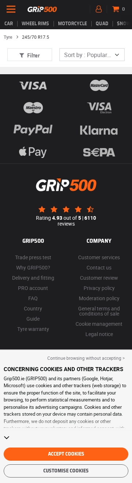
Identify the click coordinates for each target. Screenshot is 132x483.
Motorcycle (72, 23)
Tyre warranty (33, 328)
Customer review (99, 277)
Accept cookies (66, 454)
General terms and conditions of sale (99, 311)
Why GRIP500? (33, 267)
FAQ (33, 298)
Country (33, 308)
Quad (102, 23)
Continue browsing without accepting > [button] (86, 358)
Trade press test (33, 257)
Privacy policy (99, 287)
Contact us (99, 267)
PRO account (33, 287)
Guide (33, 318)
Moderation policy (99, 298)
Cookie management (99, 323)
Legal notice (99, 334)
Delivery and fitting (33, 277)
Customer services (99, 257)
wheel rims (35, 23)
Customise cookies (66, 470)
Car (8, 23)
